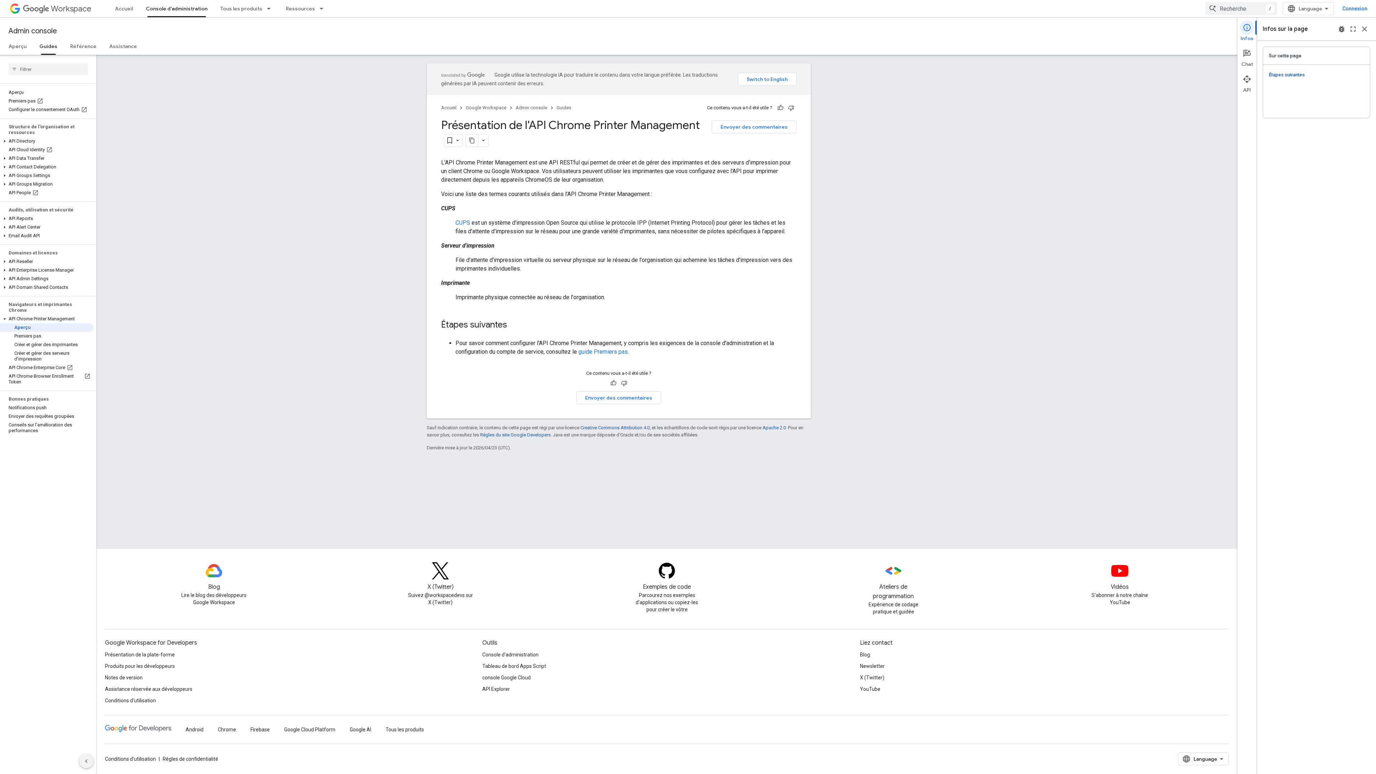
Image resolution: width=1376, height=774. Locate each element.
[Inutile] (791, 107)
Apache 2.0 (774, 427)
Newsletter (872, 666)
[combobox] (1241, 8)
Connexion (1354, 8)
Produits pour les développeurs (140, 666)
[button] (47, 141)
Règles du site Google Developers (515, 435)
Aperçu (18, 46)
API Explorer (496, 689)
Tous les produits (241, 8)
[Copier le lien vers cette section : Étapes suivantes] (514, 325)
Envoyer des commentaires (754, 127)
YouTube (870, 689)
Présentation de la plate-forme (140, 655)
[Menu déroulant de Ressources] (323, 8)
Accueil (124, 8)
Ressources (300, 8)
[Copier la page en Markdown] (472, 140)
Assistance (123, 46)
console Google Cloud (506, 677)
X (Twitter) (872, 677)
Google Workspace (486, 107)
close (1364, 29)
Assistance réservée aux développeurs (148, 689)
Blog (865, 655)
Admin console (33, 31)
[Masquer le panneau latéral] (86, 761)
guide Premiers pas (603, 351)
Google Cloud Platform (309, 729)
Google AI (360, 729)
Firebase (260, 729)
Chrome (227, 729)
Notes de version (124, 677)
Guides (48, 46)
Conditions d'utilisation (130, 700)
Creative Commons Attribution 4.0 (615, 427)
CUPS (462, 222)
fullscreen (1353, 29)
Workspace (71, 9)
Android (195, 729)
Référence (83, 46)
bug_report (1341, 29)
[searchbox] (48, 69)
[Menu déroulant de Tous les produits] (271, 8)
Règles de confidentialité (190, 759)
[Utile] (780, 107)
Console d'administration (176, 8)
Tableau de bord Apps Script (514, 666)
